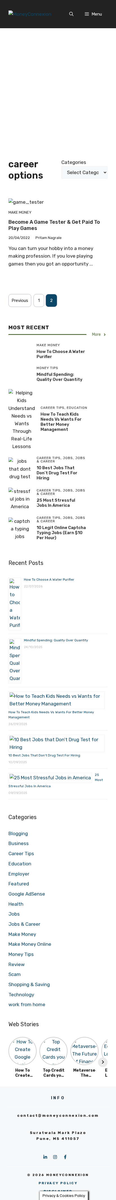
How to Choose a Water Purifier (49, 580)
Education (19, 863)
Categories (73, 162)
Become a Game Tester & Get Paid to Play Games (54, 225)
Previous (20, 300)
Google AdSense (26, 894)
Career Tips (21, 853)
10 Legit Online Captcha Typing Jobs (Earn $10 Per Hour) (61, 532)
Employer (18, 874)
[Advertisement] (58, 89)
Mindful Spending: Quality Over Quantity (59, 377)
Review (16, 964)
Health (15, 904)
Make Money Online (29, 944)
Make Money (20, 212)
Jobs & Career (24, 924)
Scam (14, 974)
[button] (71, 14)
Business (18, 843)
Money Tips (21, 954)
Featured (18, 884)
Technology (21, 994)
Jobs (14, 914)
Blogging (18, 833)
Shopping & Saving (29, 984)
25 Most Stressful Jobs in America (56, 503)
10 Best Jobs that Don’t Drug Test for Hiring (57, 473)
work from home (26, 1004)
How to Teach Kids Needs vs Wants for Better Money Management (61, 422)
